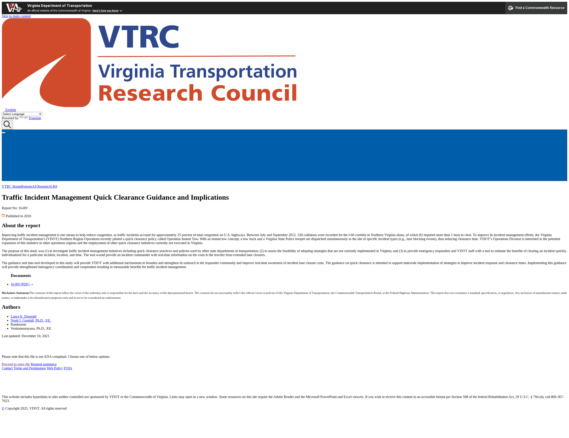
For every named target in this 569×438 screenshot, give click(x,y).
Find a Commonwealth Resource (540, 7)
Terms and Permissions (30, 368)
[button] (9, 110)
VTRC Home (11, 186)
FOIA (68, 368)
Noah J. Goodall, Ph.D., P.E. (31, 320)
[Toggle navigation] (3, 132)
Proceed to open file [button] (16, 364)
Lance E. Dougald (23, 316)
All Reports (40, 186)
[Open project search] (7, 124)
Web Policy (55, 368)
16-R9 (52, 186)
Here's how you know (105, 10)
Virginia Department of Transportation (59, 6)
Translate (34, 118)
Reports (26, 186)
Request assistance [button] (44, 364)
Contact (7, 368)
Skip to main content (16, 16)
